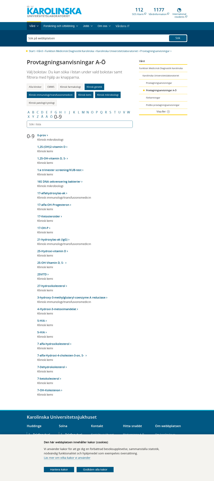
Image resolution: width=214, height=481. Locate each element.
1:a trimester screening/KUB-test (59, 170)
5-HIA (41, 320)
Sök (177, 38)
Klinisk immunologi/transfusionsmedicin (51, 94)
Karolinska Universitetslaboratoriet (117, 51)
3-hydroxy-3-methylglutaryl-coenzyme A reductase (71, 297)
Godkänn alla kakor (95, 469)
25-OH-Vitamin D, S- (51, 263)
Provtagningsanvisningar (155, 51)
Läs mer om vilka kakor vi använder (67, 458)
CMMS (50, 86)
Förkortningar (153, 97)
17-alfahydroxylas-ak (51, 193)
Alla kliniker (35, 86)
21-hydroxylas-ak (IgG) (52, 239)
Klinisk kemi (84, 94)
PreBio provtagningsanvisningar (163, 105)
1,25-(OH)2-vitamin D (51, 147)
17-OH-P (42, 228)
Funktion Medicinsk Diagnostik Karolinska (69, 51)
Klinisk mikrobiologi (108, 94)
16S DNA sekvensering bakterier (59, 181)
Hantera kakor (59, 469)
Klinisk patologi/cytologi (42, 102)
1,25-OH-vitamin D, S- (51, 158)
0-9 (58, 117)
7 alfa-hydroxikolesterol (53, 344)
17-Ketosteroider (48, 216)
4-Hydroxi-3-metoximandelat (56, 309)
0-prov (41, 135)
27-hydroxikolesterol (51, 286)
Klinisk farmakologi (70, 86)
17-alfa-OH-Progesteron (53, 205)
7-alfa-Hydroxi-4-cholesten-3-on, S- (61, 355)
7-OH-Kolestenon (48, 390)
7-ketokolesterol (48, 378)
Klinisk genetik (94, 86)
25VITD (42, 274)
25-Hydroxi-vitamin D (51, 251)
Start (32, 51)
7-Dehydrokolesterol (51, 367)
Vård (40, 51)
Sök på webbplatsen (41, 38)
